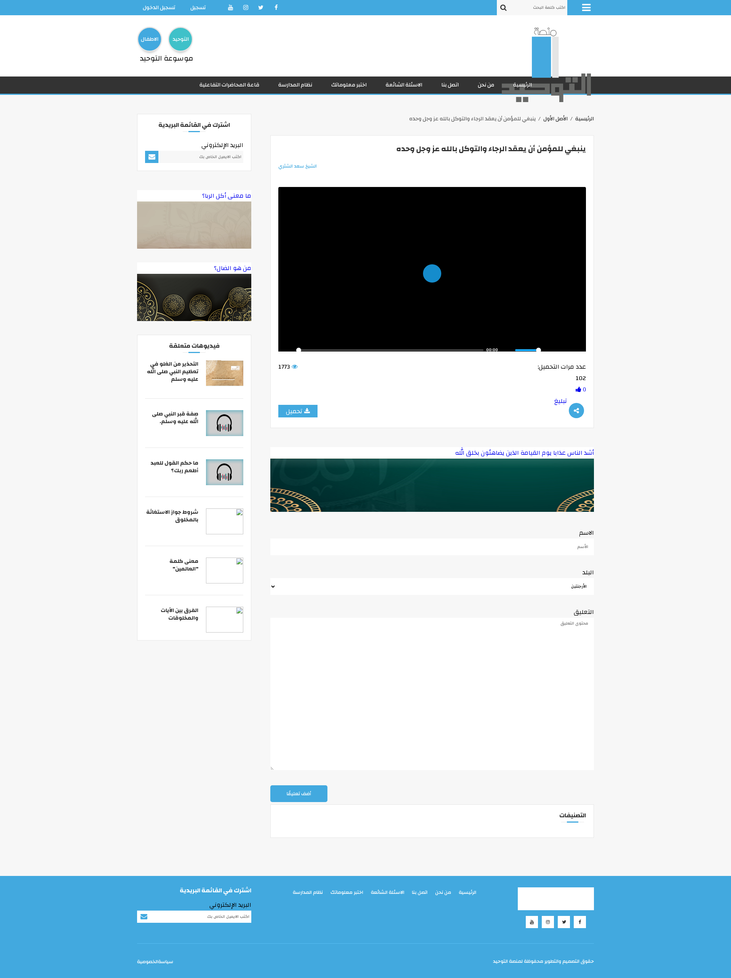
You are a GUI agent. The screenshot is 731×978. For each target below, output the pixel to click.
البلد (588, 572)
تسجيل (198, 8)
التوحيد (180, 39)
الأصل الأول (555, 119)
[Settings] (550, 350)
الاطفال (149, 39)
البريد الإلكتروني (222, 145)
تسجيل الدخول (159, 8)
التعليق (584, 612)
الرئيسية (522, 85)
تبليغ (560, 401)
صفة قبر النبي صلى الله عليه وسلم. (175, 417)
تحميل (294, 411)
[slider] (390, 350)
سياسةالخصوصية (155, 961)
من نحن (486, 85)
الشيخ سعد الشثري (297, 166)
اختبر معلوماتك (349, 85)
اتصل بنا (450, 85)
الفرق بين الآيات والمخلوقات (179, 614)
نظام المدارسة (295, 85)
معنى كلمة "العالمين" (183, 565)
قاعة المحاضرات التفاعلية (229, 85)
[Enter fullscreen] (576, 350)
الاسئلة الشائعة (404, 85)
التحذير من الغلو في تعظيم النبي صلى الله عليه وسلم (172, 371)
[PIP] (563, 350)
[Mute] (507, 350)
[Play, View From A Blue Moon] (288, 350)
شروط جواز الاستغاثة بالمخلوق (172, 516)
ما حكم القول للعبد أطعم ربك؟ (174, 467)
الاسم (586, 533)
